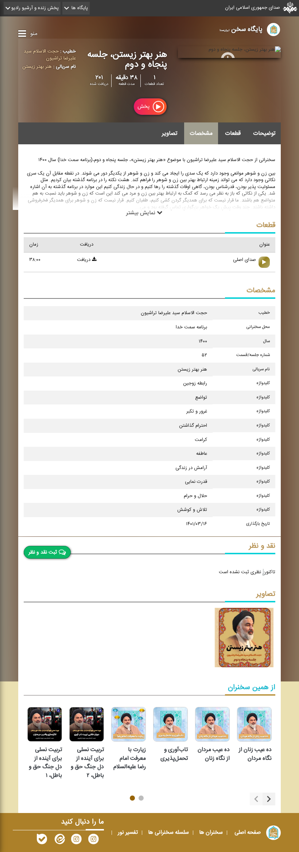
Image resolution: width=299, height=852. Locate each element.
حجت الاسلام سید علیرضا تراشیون (50, 54)
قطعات (233, 133)
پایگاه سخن (241, 29)
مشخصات (201, 133)
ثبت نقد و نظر (42, 552)
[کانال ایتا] (59, 840)
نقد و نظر (262, 546)
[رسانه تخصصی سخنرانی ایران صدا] (93, 840)
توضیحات (264, 133)
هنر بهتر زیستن (37, 67)
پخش (144, 106)
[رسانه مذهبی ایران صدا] (76, 840)
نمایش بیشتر (141, 213)
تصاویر (169, 133)
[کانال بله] (42, 840)
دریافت (84, 260)
